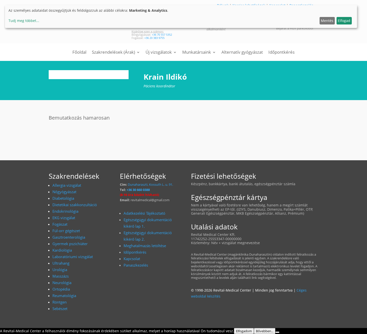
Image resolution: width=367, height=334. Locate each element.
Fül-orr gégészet (66, 230)
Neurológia (61, 282)
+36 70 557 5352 (162, 34)
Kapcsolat (132, 258)
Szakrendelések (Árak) (113, 52)
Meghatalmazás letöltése (145, 245)
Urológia (59, 269)
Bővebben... (264, 331)
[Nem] (277, 332)
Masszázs (60, 276)
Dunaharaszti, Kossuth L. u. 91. (150, 184)
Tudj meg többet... (23, 20)
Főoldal (79, 52)
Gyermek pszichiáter (70, 243)
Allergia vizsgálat (66, 185)
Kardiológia (62, 250)
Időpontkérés (281, 52)
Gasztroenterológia (68, 237)
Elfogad (344, 20)
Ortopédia (61, 289)
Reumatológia (64, 295)
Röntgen (59, 302)
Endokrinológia (65, 211)
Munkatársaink (196, 52)
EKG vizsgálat (63, 217)
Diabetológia (63, 198)
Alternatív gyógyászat (242, 52)
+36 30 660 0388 (138, 189)
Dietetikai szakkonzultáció (74, 204)
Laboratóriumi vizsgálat (72, 256)
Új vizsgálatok (159, 52)
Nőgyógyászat (64, 191)
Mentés (327, 20)
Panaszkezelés (136, 265)
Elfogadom (244, 331)
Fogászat (59, 224)
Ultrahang (60, 263)
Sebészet (59, 308)
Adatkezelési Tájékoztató (144, 213)
